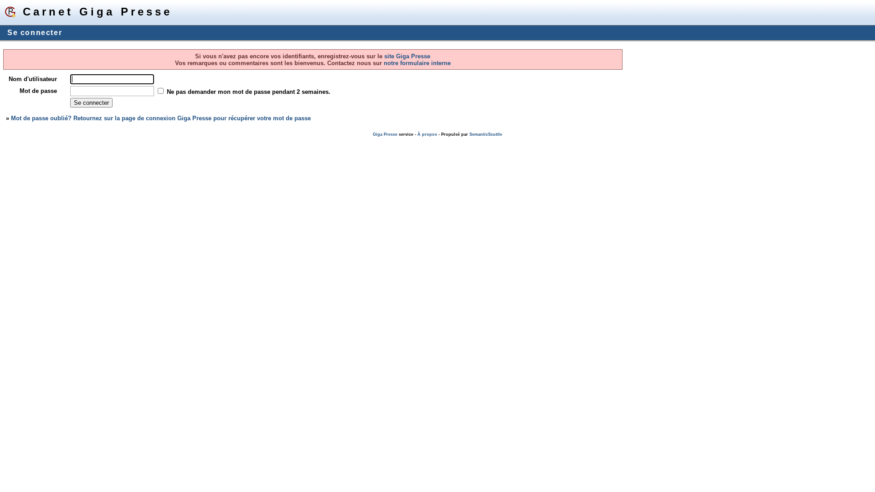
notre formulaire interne (416, 63)
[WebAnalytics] (18, 141)
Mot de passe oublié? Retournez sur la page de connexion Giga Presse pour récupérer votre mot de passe (161, 118)
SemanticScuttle (485, 134)
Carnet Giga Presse (97, 11)
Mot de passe (38, 90)
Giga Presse (385, 134)
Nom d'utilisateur (33, 79)
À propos (427, 134)
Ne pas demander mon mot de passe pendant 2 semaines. (248, 91)
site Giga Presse (407, 56)
